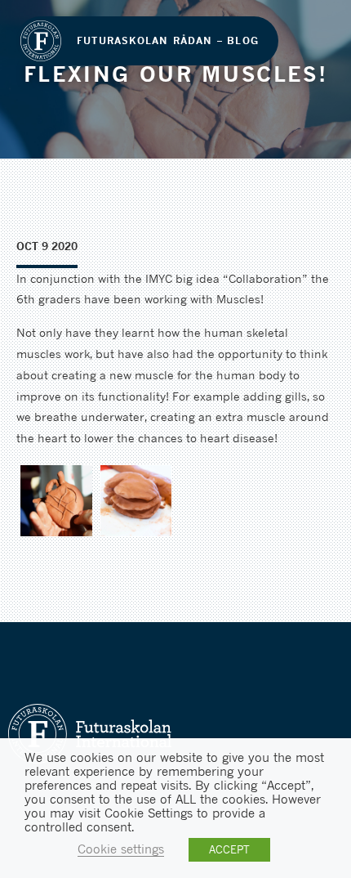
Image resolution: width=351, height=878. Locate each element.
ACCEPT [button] (229, 849)
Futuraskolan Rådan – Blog (168, 40)
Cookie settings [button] (121, 849)
